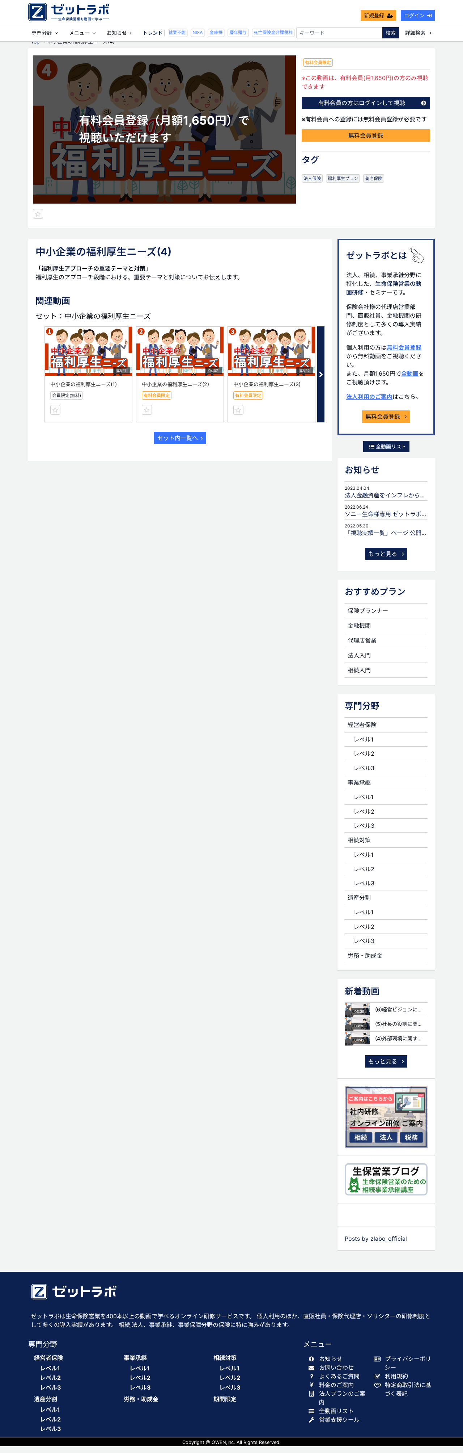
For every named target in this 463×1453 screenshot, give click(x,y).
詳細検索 (416, 33)
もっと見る (383, 554)
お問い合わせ (336, 1367)
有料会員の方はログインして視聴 (361, 103)
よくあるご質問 (339, 1376)
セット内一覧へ (177, 438)
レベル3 (363, 768)
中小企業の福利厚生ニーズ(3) (267, 384)
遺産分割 (359, 897)
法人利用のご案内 (369, 396)
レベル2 (363, 753)
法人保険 (312, 178)
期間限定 (225, 1399)
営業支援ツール (339, 1419)
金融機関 (359, 625)
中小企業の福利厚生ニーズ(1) (83, 384)
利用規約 (396, 1376)
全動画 (410, 373)
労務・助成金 (365, 955)
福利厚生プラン (343, 178)
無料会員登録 (365, 135)
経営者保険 (362, 724)
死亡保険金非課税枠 (267, 32)
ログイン (414, 15)
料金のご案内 (336, 1385)
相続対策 (359, 840)
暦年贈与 (232, 32)
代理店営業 (362, 640)
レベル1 (363, 739)
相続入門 (359, 670)
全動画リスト (390, 446)
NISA (192, 32)
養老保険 (373, 178)
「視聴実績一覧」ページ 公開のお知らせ (397, 532)
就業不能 (171, 32)
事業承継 (359, 782)
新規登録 (374, 15)
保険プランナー (368, 610)
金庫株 (210, 32)
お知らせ (117, 33)
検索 (391, 33)
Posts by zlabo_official (376, 1238)
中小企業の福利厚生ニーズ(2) (175, 384)
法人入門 (359, 655)
